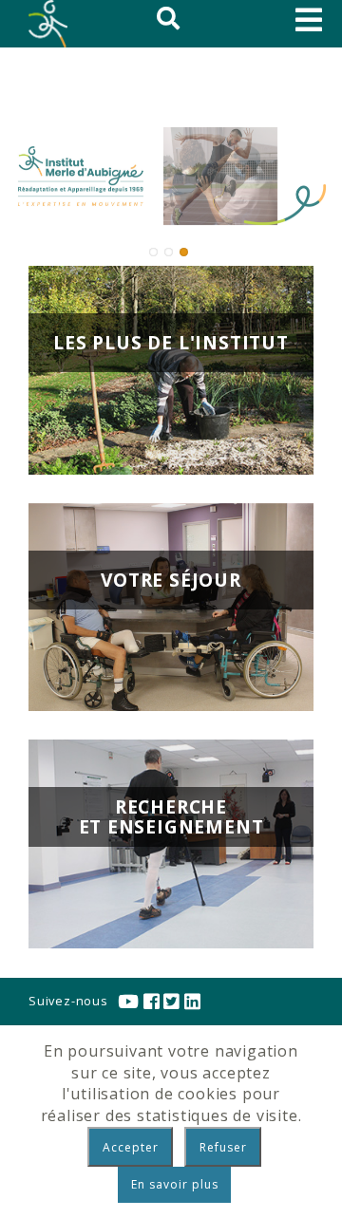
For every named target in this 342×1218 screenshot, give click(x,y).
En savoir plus (174, 1184)
